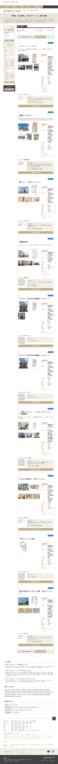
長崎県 (19, 730)
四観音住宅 (23, 242)
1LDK (6, 62)
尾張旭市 (6, 694)
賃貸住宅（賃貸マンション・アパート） (39, 734)
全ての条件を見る (9, 82)
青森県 (16, 720)
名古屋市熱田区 (47, 689)
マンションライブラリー (42, 736)
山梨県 (12, 723)
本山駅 (28, 707)
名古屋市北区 (12, 689)
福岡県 (12, 730)
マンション (18, 734)
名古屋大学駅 (17, 709)
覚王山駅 (25, 707)
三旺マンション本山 (27, 539)
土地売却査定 (34, 736)
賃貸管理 (50, 736)
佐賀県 (16, 730)
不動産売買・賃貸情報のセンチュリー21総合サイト (12, 733)
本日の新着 (7, 74)
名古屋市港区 (13, 691)
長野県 (16, 723)
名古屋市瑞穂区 (41, 689)
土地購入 (12, 744)
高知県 (23, 729)
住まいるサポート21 (27, 737)
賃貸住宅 (24, 744)
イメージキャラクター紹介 (45, 737)
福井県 (30, 723)
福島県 (34, 720)
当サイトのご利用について (30, 759)
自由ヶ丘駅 (25, 709)
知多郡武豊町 (18, 696)
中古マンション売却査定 (15, 736)
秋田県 (23, 720)
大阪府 (12, 726)
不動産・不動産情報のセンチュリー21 (10, 10)
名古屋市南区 (18, 691)
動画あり (7, 79)
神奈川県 (16, 722)
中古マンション (6, 744)
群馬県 (34, 722)
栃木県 (31, 722)
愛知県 (31, 10)
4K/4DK (12, 65)
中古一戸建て (12, 734)
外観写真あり (12, 78)
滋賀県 (19, 726)
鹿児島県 (34, 730)
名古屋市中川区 (7, 691)
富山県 (23, 723)
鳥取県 (19, 727)
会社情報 (4, 759)
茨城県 (27, 722)
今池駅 (19, 707)
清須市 (21, 694)
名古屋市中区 (29, 689)
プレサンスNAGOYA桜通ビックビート (34, 299)
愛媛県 (16, 729)
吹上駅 (19, 712)
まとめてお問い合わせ (40, 36)
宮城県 (27, 720)
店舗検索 (5, 737)
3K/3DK (12, 63)
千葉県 (24, 722)
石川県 (27, 723)
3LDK (6, 65)
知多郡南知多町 (12, 696)
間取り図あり (7, 78)
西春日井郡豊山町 (42, 694)
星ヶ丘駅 (36, 707)
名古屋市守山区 (24, 691)
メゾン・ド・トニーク (28, 46)
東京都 (12, 722)
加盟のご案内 (9, 759)
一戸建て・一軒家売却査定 (25, 736)
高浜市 (9, 694)
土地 (22, 734)
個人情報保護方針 (21, 759)
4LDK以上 (7, 66)
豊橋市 (46, 691)
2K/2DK (12, 62)
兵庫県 (23, 726)
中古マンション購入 (22, 10)
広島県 (16, 727)
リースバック (19, 737)
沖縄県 (38, 730)
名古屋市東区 (7, 689)
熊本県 (23, 730)
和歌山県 (30, 726)
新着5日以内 (12, 75)
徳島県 (12, 729)
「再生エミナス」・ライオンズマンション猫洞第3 (35, 413)
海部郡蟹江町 (48, 694)
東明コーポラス (25, 115)
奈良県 (27, 726)
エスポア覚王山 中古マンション (32, 479)
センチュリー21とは (11, 737)
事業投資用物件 (27, 734)
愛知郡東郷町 (35, 694)
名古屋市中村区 (23, 689)
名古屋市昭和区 (34, 689)
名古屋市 (36, 10)
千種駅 (16, 704)
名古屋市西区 (17, 689)
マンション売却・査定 (31, 744)
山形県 (30, 720)
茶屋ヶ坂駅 (29, 709)
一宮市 (52, 691)
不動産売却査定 (6, 736)
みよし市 (24, 694)
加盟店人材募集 (35, 737)
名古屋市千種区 (6, 32)
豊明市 (15, 694)
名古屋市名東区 (35, 691)
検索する (9, 40)
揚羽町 (7, 35)
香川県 (19, 729)
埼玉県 (20, 722)
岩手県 (19, 720)
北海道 (12, 720)
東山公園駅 (32, 707)
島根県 (23, 727)
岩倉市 (12, 694)
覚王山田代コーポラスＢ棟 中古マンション (35, 592)
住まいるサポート (51, 744)
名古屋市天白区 (41, 691)
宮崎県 (30, 730)
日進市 (18, 694)
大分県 (27, 730)
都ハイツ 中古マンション (29, 182)
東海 (28, 10)
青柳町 (7, 34)
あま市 (28, 694)
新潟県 (19, 723)
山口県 (27, 727)
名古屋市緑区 (29, 691)
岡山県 (12, 727)
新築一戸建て (5, 734)
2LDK (6, 63)
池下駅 (22, 707)
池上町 (7, 36)
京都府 (16, 726)
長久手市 (31, 694)
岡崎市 (49, 691)
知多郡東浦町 (7, 696)
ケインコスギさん (12, 746)
